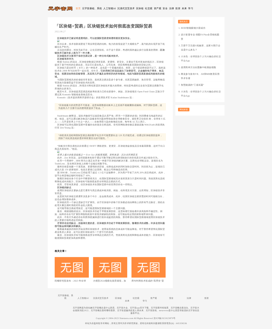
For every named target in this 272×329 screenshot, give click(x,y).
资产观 (157, 8)
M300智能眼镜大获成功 (193, 28)
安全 (165, 8)
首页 (78, 8)
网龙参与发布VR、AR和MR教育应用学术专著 (200, 76)
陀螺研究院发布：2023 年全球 (70, 281)
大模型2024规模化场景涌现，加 (109, 281)
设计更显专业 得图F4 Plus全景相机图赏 (200, 36)
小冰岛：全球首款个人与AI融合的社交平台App (201, 58)
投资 (177, 8)
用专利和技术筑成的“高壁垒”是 (147, 281)
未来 (184, 8)
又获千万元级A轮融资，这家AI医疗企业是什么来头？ (200, 47)
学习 (190, 8)
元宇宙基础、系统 (92, 8)
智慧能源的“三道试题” (192, 85)
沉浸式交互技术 (126, 8)
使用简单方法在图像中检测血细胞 (198, 67)
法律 (171, 8)
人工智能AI (109, 8)
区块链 (140, 8)
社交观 (148, 8)
